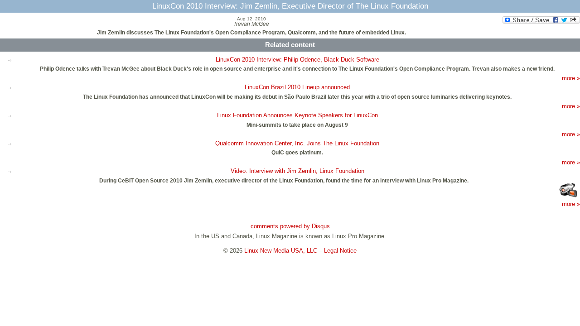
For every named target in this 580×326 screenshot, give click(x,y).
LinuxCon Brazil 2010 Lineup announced (297, 87)
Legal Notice (340, 250)
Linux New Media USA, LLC (280, 250)
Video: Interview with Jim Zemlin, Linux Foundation (297, 171)
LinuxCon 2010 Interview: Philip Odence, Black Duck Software (297, 59)
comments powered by (290, 226)
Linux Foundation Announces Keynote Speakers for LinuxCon (297, 115)
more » (571, 78)
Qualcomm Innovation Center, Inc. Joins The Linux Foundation (297, 143)
